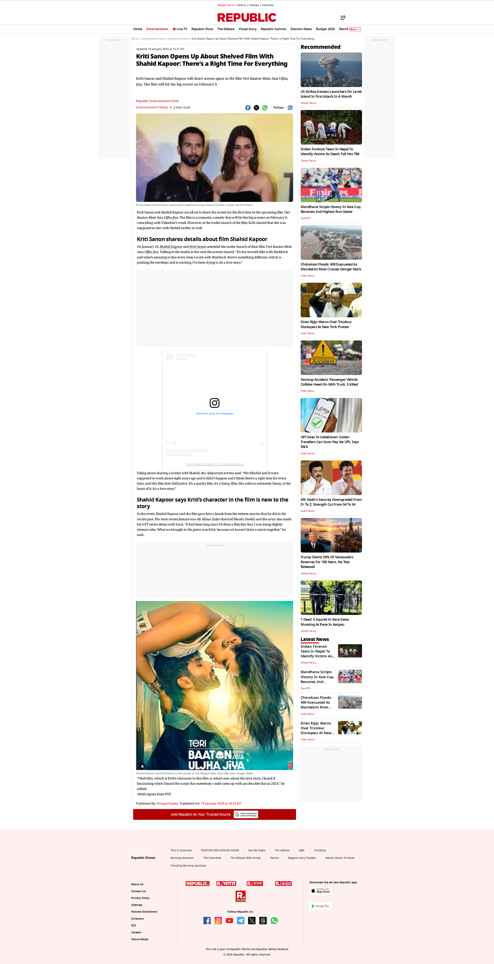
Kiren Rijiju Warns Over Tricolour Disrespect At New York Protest (326, 324)
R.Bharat (241, 5)
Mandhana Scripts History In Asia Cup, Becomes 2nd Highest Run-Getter (331, 209)
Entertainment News (152, 107)
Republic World (225, 5)
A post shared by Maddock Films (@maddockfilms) (214, 463)
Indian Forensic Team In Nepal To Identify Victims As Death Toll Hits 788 (330, 152)
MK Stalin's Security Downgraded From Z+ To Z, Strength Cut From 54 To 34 (331, 502)
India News (308, 275)
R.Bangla (254, 5)
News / (135, 38)
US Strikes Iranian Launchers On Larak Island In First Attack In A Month (331, 94)
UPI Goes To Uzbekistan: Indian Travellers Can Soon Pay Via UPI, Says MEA (330, 442)
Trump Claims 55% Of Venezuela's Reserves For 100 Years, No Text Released (327, 562)
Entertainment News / (154, 38)
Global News (308, 103)
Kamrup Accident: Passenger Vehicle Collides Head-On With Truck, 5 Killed (329, 382)
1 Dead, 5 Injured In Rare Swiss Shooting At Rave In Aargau (325, 622)
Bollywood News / (179, 38)
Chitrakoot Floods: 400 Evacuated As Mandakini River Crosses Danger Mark (331, 267)
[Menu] (341, 17)
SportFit (305, 218)
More (353, 29)
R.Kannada (267, 5)
